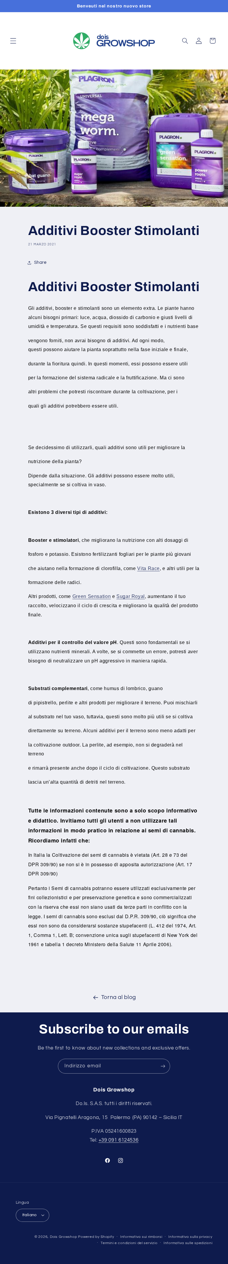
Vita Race (148, 568)
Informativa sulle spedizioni (188, 1243)
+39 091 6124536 (118, 1140)
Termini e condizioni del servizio (129, 1243)
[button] (13, 41)
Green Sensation (91, 596)
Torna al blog (118, 997)
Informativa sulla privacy (190, 1236)
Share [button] (40, 262)
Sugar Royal (130, 596)
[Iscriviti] (163, 1066)
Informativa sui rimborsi (141, 1236)
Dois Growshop (63, 1236)
